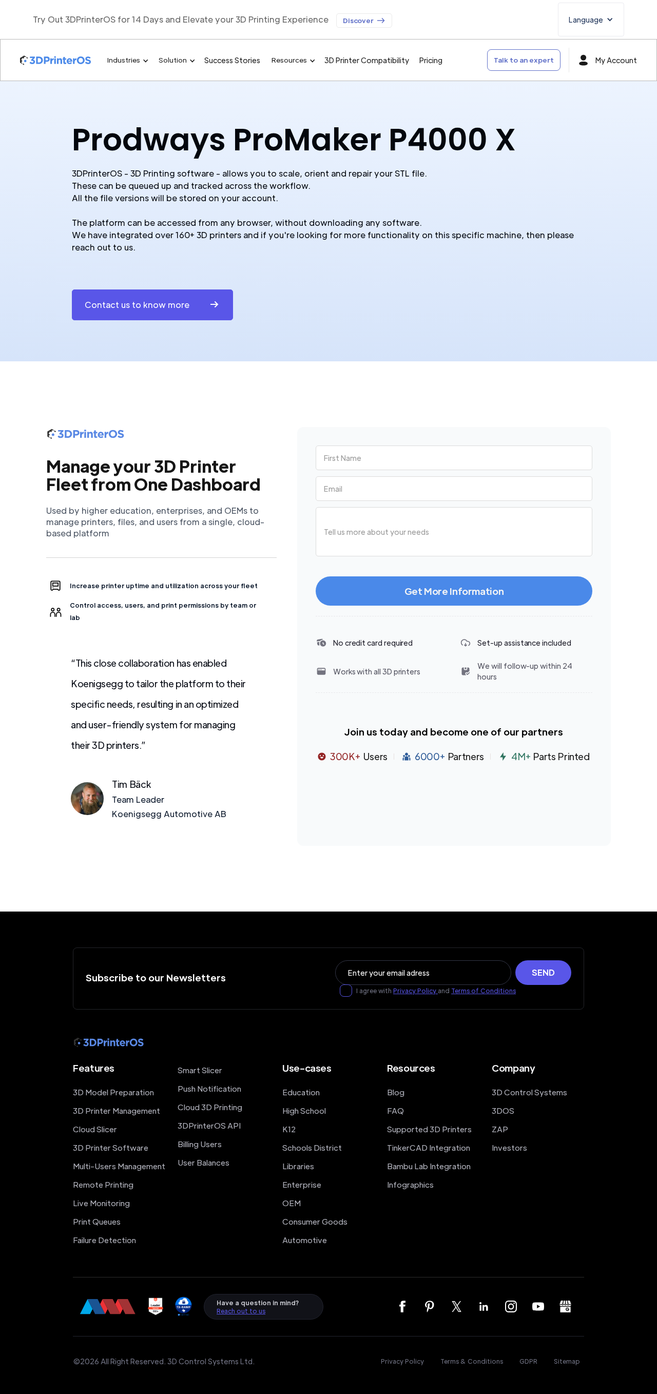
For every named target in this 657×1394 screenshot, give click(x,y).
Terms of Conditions (483, 990)
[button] (591, 19)
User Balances (203, 1162)
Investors (509, 1147)
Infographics (410, 1184)
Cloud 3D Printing (210, 1107)
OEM (291, 1203)
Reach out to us (241, 1311)
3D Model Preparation (113, 1092)
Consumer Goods (314, 1221)
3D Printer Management (116, 1110)
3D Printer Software (110, 1147)
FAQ (395, 1110)
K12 (289, 1129)
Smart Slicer (200, 1070)
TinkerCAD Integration (428, 1147)
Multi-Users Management (119, 1166)
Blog (395, 1092)
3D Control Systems (529, 1092)
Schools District (312, 1147)
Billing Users (200, 1144)
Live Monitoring (101, 1203)
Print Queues (97, 1221)
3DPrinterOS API (209, 1125)
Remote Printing (103, 1184)
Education (301, 1092)
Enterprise (301, 1184)
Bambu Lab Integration (429, 1166)
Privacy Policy (415, 990)
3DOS (503, 1110)
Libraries (298, 1166)
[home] (55, 60)
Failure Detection (104, 1240)
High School (304, 1110)
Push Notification (209, 1088)
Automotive (304, 1240)
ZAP (500, 1129)
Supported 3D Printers (429, 1129)
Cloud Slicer (95, 1129)
